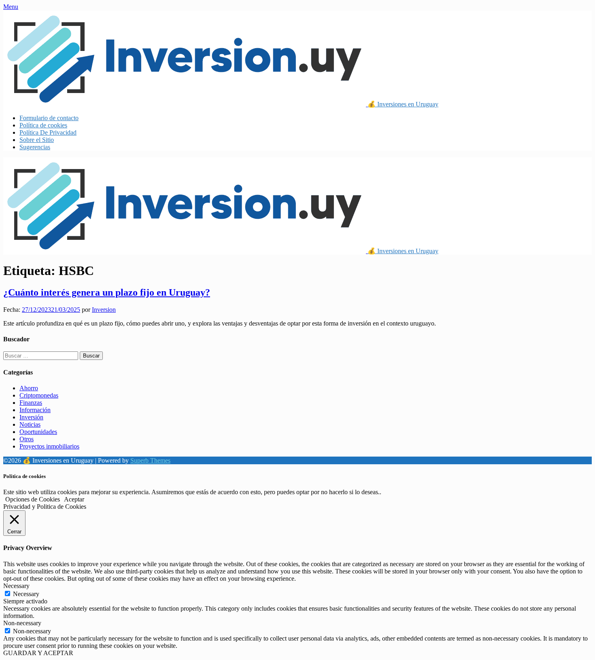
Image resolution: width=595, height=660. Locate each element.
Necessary (26, 593)
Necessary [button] (16, 585)
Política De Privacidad (47, 132)
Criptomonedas (38, 395)
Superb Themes (150, 460)
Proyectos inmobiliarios (49, 446)
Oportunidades (38, 431)
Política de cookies (43, 125)
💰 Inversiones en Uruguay (403, 104)
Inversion (104, 309)
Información (35, 409)
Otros (26, 439)
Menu (10, 6)
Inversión (31, 417)
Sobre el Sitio (36, 139)
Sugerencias (34, 147)
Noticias (29, 424)
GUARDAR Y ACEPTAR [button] (38, 652)
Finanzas (30, 402)
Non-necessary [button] (22, 623)
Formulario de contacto (49, 117)
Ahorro (28, 388)
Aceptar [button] (74, 499)
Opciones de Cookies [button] (32, 499)
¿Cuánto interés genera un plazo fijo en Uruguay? (106, 292)
